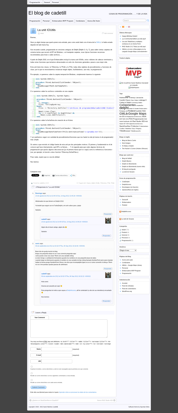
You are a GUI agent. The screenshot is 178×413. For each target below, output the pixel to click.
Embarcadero (143, 108)
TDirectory (103, 183)
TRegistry (138, 128)
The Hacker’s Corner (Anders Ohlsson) (135, 148)
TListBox (122, 128)
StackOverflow (124, 126)
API (127, 97)
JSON (144, 116)
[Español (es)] (123, 27)
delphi (42, 33)
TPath (112, 183)
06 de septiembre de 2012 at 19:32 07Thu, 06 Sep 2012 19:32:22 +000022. (66, 276)
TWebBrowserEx (136, 131)
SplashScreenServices (136, 123)
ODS (127, 119)
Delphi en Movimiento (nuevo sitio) (133, 166)
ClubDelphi (126, 182)
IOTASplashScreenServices (133, 116)
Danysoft (125, 199)
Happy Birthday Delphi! (129, 36)
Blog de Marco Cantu (129, 140)
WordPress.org (127, 291)
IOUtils (98, 183)
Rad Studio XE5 (139, 121)
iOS (123, 116)
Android (122, 97)
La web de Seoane (128, 172)
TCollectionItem (143, 126)
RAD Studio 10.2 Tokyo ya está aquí (134, 46)
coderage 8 (142, 100)
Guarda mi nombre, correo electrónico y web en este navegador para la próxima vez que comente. (59, 369)
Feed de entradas (128, 286)
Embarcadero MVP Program (62, 21)
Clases (89, 183)
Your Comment (40, 317)
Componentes (127, 104)
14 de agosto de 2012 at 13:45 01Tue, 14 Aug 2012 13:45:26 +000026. (58, 196)
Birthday (132, 97)
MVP (120, 119)
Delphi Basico (126, 161)
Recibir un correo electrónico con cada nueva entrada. (46, 382)
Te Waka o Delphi (128, 146)
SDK (127, 123)
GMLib (98, 42)
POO (131, 119)
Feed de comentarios (129, 289)
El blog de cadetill (47, 13)
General (47, 2)
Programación (35, 2)
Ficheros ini (123, 111)
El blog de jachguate (129, 169)
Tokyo (133, 128)
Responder (108, 214)
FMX (144, 111)
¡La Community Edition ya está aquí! (134, 39)
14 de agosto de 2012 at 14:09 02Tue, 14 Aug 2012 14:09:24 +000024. (64, 222)
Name (39, 349)
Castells (122, 100)
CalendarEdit (139, 97)
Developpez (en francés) (130, 187)
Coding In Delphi (125, 102)
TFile (108, 183)
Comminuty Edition (136, 102)
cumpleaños (139, 105)
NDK (124, 119)
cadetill (42, 183)
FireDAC (138, 111)
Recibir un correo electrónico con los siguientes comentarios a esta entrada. (52, 375)
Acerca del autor (93, 21)
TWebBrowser (124, 131)
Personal (55, 2)
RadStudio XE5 (127, 121)
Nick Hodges (126, 143)
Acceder (125, 283)
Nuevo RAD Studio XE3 (105, 400)
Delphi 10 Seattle (134, 108)
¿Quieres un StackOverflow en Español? (45, 400)
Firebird (131, 111)
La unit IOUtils (46, 30)
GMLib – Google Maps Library (132, 265)
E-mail (38, 355)
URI (39, 361)
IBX (120, 116)
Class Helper (134, 100)
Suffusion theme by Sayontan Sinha (138, 407)
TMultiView (128, 128)
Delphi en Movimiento (129, 164)
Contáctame (80, 21)
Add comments (108, 33)
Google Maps (137, 113)
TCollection (135, 126)
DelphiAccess (71, 290)
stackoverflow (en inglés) (130, 190)
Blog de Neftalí (127, 158)
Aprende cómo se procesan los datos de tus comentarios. (78, 392)
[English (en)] (129, 27)
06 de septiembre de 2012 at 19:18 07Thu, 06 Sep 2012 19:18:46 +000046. (60, 246)
